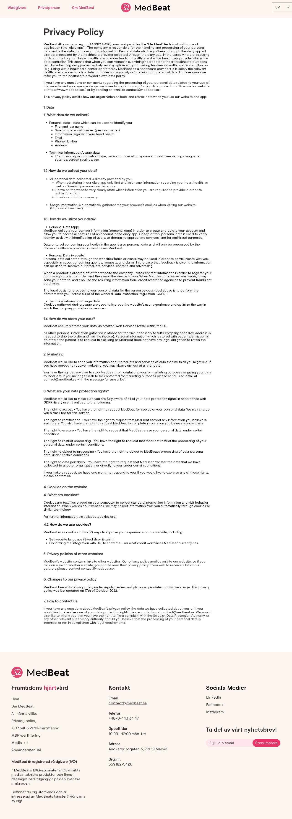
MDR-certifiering (26, 735)
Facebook (215, 704)
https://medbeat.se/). (67, 208)
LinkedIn (213, 697)
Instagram (215, 712)
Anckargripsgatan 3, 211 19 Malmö (138, 749)
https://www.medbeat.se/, (66, 89)
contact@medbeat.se (142, 89)
